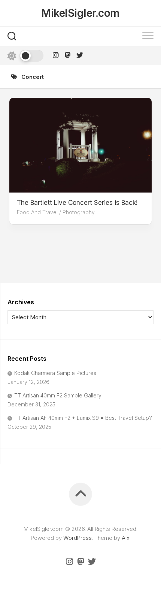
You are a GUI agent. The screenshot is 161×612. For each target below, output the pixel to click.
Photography (79, 212)
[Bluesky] (79, 55)
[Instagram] (55, 55)
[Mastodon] (67, 55)
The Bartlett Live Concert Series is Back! (77, 202)
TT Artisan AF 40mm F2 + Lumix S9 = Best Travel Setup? (83, 418)
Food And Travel (37, 212)
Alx (126, 537)
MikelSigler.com (80, 13)
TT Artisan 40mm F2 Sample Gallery (57, 395)
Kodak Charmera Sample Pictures (55, 373)
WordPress (77, 537)
